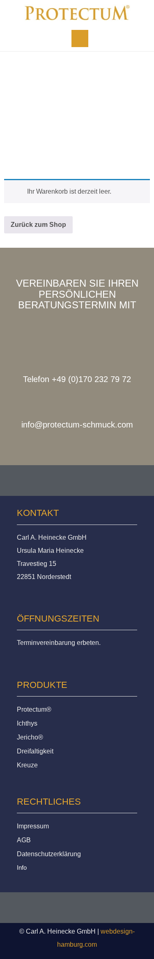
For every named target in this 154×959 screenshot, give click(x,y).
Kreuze (27, 765)
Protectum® (34, 709)
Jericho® (30, 737)
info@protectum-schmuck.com (77, 424)
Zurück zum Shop (38, 224)
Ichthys (27, 723)
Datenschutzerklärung (49, 853)
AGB (24, 840)
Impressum (33, 826)
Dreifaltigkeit (35, 751)
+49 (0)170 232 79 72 (91, 379)
